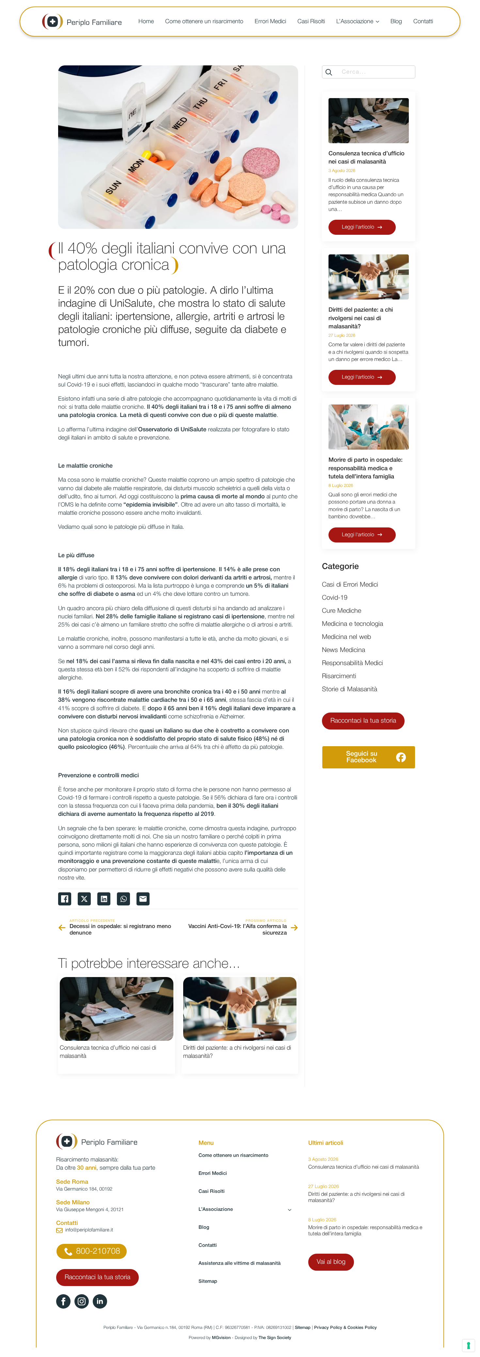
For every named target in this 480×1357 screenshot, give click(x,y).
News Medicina (343, 650)
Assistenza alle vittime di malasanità (239, 1263)
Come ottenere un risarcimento (204, 21)
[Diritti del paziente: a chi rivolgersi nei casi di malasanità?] (240, 1009)
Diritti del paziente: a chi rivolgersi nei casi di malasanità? (237, 1052)
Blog (396, 21)
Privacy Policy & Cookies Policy (345, 1328)
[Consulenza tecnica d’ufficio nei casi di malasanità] (116, 1009)
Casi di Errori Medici (350, 585)
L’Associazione (354, 21)
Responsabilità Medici (352, 663)
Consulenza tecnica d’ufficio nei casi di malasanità (108, 1052)
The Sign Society (275, 1338)
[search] (328, 72)
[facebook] (63, 1301)
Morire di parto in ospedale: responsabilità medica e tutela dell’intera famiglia (365, 468)
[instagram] (81, 1301)
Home (146, 21)
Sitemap (208, 1281)
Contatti (423, 21)
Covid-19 (334, 598)
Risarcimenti (339, 676)
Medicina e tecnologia (352, 624)
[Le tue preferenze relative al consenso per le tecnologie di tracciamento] (468, 1345)
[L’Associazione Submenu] (378, 22)
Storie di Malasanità (349, 690)
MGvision (221, 1338)
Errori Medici (270, 21)
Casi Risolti (311, 21)
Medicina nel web (346, 637)
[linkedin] (100, 1301)
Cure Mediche (341, 611)
